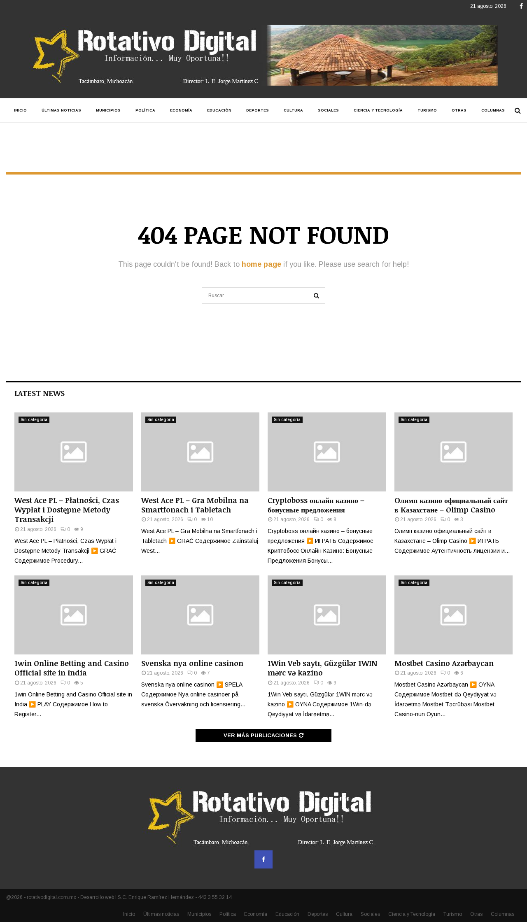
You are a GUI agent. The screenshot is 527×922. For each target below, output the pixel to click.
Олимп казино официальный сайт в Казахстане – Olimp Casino (451, 505)
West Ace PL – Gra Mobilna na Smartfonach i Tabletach (195, 505)
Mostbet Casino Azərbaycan (444, 663)
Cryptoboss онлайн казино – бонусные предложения (316, 505)
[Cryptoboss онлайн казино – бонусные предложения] (327, 451)
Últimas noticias (61, 110)
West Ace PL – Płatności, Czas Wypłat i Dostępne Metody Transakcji (66, 509)
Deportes (257, 110)
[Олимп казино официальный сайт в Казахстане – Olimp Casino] (453, 451)
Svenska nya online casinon (192, 663)
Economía (181, 110)
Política (145, 110)
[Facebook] (263, 859)
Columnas (493, 110)
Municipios (108, 110)
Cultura (293, 110)
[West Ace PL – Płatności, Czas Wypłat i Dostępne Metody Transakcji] (73, 451)
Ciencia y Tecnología (378, 110)
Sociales (328, 110)
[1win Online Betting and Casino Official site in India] (73, 614)
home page (261, 264)
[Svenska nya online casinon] (200, 614)
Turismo (427, 110)
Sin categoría (34, 419)
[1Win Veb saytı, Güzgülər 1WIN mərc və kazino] (327, 614)
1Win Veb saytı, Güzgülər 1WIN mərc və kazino (322, 668)
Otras (459, 110)
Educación (219, 110)
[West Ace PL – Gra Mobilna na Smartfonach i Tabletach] (200, 451)
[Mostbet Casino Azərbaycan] (453, 614)
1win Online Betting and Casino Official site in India (71, 668)
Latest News (39, 393)
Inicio (20, 110)
